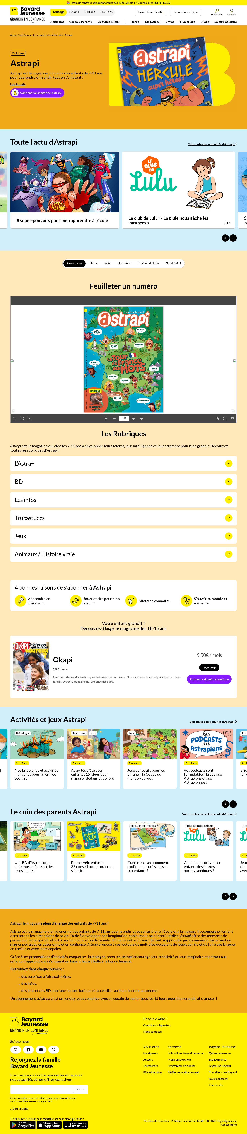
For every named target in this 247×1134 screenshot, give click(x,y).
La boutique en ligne (186, 11)
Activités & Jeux (109, 21)
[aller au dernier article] (225, 804)
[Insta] (15, 1049)
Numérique (187, 21)
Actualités (57, 21)
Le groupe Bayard (220, 1065)
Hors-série (124, 263)
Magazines (152, 21)
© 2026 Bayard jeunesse (221, 1121)
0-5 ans (74, 12)
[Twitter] (53, 1049)
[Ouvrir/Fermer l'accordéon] (228, 463)
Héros (135, 21)
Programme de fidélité (181, 1065)
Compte (231, 14)
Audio (205, 21)
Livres (170, 21)
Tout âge (59, 12)
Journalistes (150, 1065)
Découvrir (209, 667)
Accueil (14, 35)
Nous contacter (153, 1031)
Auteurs (148, 1059)
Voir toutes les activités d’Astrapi (212, 721)
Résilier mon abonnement (183, 1072)
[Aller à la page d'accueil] (27, 22)
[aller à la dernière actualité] (225, 238)
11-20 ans (106, 12)
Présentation (74, 263)
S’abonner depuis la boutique (209, 679)
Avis (107, 263)
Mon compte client (179, 1059)
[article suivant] (233, 804)
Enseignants (150, 1053)
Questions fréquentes (156, 1025)
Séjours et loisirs (225, 21)
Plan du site (216, 1085)
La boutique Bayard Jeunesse (185, 1053)
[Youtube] (41, 1049)
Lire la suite (18, 84)
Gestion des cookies (156, 1121)
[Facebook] (28, 1049)
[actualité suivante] (233, 238)
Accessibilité (229, 1124)
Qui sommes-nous (220, 1053)
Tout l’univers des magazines (33, 35)
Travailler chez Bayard (223, 1072)
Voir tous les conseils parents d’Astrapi (208, 814)
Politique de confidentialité (188, 1121)
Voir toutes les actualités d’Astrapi (211, 144)
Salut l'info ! (173, 263)
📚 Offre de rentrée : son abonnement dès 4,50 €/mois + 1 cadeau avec (118, 2)
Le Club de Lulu (148, 263)
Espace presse (217, 1059)
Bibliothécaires (152, 1072)
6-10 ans (89, 12)
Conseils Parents (80, 21)
